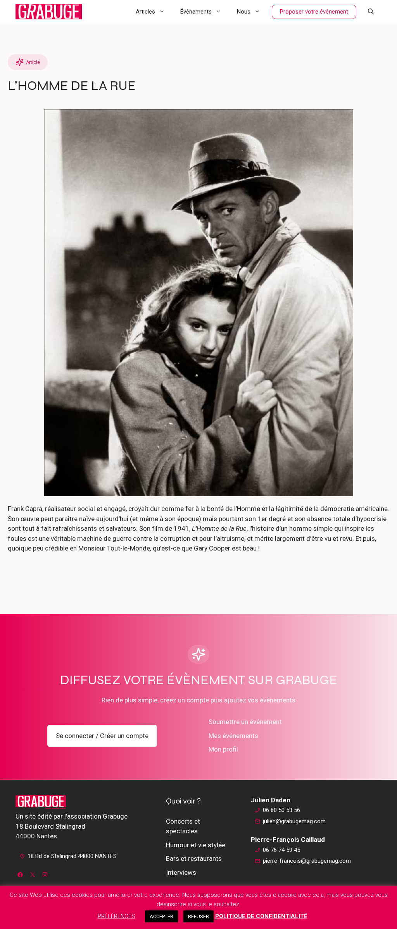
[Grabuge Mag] (49, 11)
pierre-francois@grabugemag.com (307, 860)
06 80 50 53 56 (281, 810)
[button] (370, 11)
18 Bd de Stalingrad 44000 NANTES (72, 856)
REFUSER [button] (198, 916)
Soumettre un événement (245, 722)
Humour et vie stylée (195, 845)
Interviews (181, 872)
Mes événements (233, 736)
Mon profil (223, 749)
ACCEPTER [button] (161, 916)
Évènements (196, 11)
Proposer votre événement (314, 11)
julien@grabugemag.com (294, 821)
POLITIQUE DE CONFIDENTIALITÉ (261, 916)
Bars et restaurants (194, 858)
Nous (243, 11)
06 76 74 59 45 (281, 849)
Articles (145, 11)
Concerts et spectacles (183, 826)
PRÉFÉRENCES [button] (116, 916)
